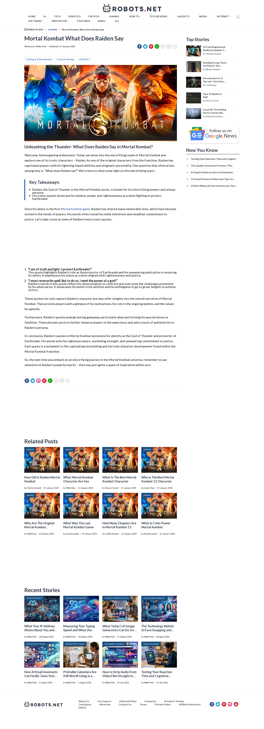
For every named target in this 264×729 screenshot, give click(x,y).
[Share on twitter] (145, 46)
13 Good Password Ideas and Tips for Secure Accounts (212, 179)
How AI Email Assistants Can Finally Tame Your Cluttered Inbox (41, 676)
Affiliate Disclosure (190, 704)
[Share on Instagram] (38, 380)
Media (203, 16)
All (117, 21)
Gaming (114, 16)
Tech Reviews (158, 16)
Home (32, 16)
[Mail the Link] (168, 46)
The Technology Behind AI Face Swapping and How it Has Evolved (157, 630)
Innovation (59, 21)
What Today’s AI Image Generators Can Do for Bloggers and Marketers (119, 630)
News (101, 21)
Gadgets (183, 16)
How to (134, 16)
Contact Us (125, 704)
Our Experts (104, 701)
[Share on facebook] (139, 46)
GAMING (84, 59)
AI (45, 16)
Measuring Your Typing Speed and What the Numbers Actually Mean (79, 630)
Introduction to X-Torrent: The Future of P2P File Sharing (214, 80)
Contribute (85, 704)
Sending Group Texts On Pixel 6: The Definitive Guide (215, 64)
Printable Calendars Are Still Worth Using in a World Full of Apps (79, 676)
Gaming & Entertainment (39, 59)
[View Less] (174, 46)
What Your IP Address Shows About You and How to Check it (39, 630)
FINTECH (93, 16)
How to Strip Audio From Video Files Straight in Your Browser (119, 676)
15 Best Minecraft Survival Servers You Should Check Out (213, 185)
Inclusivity (150, 701)
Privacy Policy (163, 704)
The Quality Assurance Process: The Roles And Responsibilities (211, 165)
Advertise (105, 704)
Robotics (74, 16)
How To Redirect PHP (212, 95)
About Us (84, 701)
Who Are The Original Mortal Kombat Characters (39, 527)
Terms (143, 704)
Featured (83, 21)
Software (35, 21)
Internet (223, 16)
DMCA (82, 707)
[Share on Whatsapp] (157, 46)
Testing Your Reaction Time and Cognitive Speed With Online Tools (158, 676)
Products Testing (174, 701)
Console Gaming (65, 59)
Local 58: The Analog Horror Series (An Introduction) (214, 111)
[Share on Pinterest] (151, 46)
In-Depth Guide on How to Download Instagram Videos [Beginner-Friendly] (212, 172)
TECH (57, 16)
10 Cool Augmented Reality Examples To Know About (214, 48)
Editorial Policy (128, 701)
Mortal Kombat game (75, 209)
